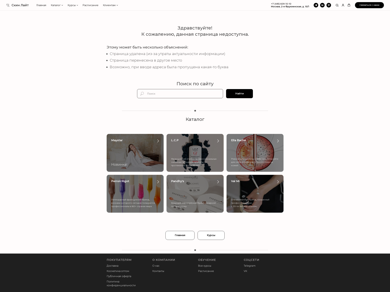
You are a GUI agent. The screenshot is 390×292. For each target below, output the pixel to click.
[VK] (322, 5)
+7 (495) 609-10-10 (281, 3)
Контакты (158, 271)
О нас (156, 265)
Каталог (56, 5)
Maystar (117, 140)
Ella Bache (238, 140)
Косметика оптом (118, 271)
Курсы (72, 5)
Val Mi (235, 181)
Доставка (112, 265)
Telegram (250, 265)
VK (245, 271)
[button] (337, 5)
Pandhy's (177, 181)
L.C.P (175, 140)
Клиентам (109, 5)
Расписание (90, 5)
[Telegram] (316, 5)
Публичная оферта (119, 276)
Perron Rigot (120, 181)
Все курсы (204, 265)
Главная (41, 5)
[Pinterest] (328, 5)
